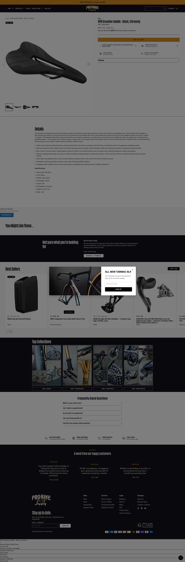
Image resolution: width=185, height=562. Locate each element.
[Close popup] (132, 270)
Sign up (119, 289)
